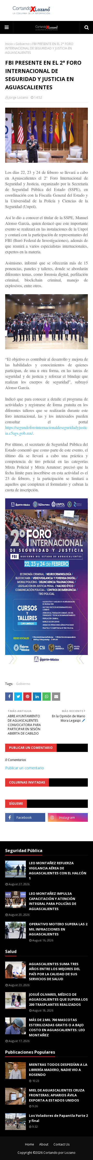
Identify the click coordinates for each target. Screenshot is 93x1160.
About (43, 1144)
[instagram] (68, 817)
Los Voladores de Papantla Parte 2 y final (58, 1118)
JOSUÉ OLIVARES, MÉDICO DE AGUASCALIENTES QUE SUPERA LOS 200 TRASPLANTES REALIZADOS (58, 999)
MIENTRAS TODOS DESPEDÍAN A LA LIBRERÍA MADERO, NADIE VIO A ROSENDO (58, 1069)
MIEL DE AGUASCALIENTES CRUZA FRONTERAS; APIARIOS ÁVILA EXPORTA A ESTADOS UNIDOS (56, 1095)
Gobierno (23, 44)
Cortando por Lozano (59, 1152)
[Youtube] (25, 828)
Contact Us (61, 1144)
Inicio (9, 44)
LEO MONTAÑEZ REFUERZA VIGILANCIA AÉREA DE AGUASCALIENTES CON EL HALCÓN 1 (57, 871)
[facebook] (25, 817)
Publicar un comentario (24, 767)
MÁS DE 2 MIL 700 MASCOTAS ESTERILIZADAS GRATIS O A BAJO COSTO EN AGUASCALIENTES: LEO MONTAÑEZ (57, 1027)
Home (29, 1144)
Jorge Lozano (18, 97)
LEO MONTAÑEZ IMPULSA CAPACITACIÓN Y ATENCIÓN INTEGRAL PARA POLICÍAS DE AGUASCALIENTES (52, 901)
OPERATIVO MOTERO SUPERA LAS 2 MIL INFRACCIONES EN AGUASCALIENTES (58, 929)
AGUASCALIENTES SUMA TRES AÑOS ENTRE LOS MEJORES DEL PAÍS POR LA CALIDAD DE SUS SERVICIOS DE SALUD (54, 971)
